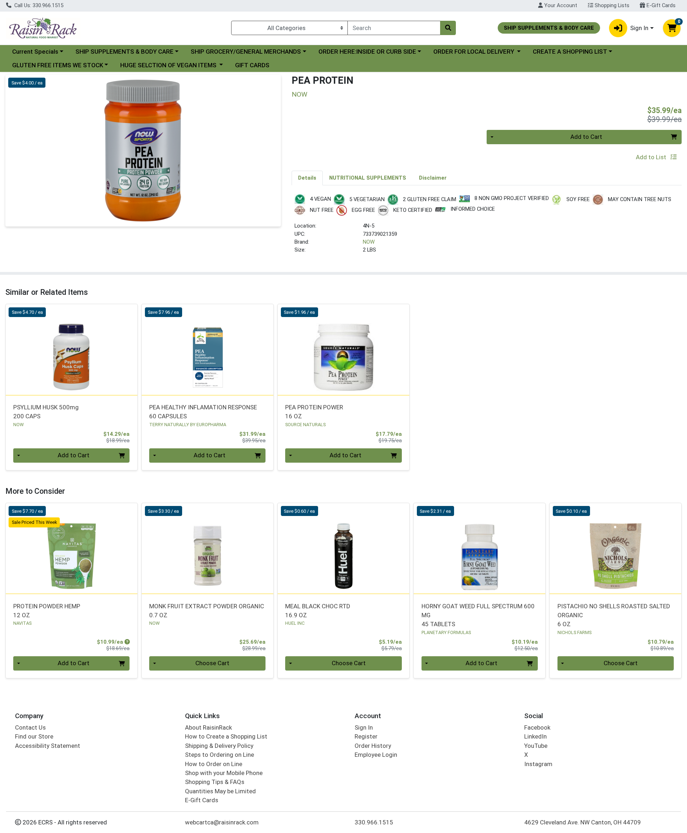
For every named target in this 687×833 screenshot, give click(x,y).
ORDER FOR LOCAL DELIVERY (474, 51)
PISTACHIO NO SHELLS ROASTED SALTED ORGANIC (613, 615)
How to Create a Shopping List (226, 736)
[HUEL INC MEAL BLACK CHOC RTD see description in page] (343, 548)
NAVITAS (22, 623)
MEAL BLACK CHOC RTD (317, 611)
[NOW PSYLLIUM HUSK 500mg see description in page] (71, 349)
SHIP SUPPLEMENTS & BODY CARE (124, 51)
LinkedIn (535, 736)
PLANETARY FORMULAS (446, 632)
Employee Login (376, 754)
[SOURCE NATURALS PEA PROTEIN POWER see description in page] (343, 349)
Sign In (364, 727)
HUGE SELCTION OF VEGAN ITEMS (169, 65)
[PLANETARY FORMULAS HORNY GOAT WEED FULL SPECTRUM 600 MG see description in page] (479, 548)
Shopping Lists (611, 5)
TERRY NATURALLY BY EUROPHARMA (187, 424)
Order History (373, 745)
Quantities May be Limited (220, 791)
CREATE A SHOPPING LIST (570, 51)
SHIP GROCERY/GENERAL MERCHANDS (246, 51)
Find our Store (34, 736)
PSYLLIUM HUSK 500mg (46, 412)
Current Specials (35, 51)
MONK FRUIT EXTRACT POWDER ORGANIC (206, 611)
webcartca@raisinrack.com (222, 822)
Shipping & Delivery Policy (219, 745)
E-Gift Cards (660, 5)
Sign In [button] (639, 27)
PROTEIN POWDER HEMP (46, 611)
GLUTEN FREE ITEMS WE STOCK (57, 65)
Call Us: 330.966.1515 (38, 5)
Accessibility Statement (47, 745)
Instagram (538, 764)
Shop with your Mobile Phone (224, 772)
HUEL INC (294, 623)
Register (366, 736)
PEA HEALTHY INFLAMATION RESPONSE (203, 412)
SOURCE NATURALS (305, 424)
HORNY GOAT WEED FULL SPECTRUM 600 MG (478, 615)
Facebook (537, 727)
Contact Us (30, 727)
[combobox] (393, 28)
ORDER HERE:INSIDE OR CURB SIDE (367, 51)
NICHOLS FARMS (574, 632)
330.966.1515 (374, 822)
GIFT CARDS (252, 65)
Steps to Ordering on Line (219, 754)
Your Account (560, 5)
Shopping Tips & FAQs (214, 781)
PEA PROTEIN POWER (314, 412)
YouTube (535, 745)
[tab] (307, 178)
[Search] (448, 28)
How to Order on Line (213, 764)
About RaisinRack (208, 727)
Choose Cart (212, 663)
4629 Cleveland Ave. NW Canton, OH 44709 (582, 822)
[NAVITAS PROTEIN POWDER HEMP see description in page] (71, 548)
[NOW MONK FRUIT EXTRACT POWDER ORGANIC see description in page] (207, 548)
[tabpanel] (487, 227)
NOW (369, 242)
